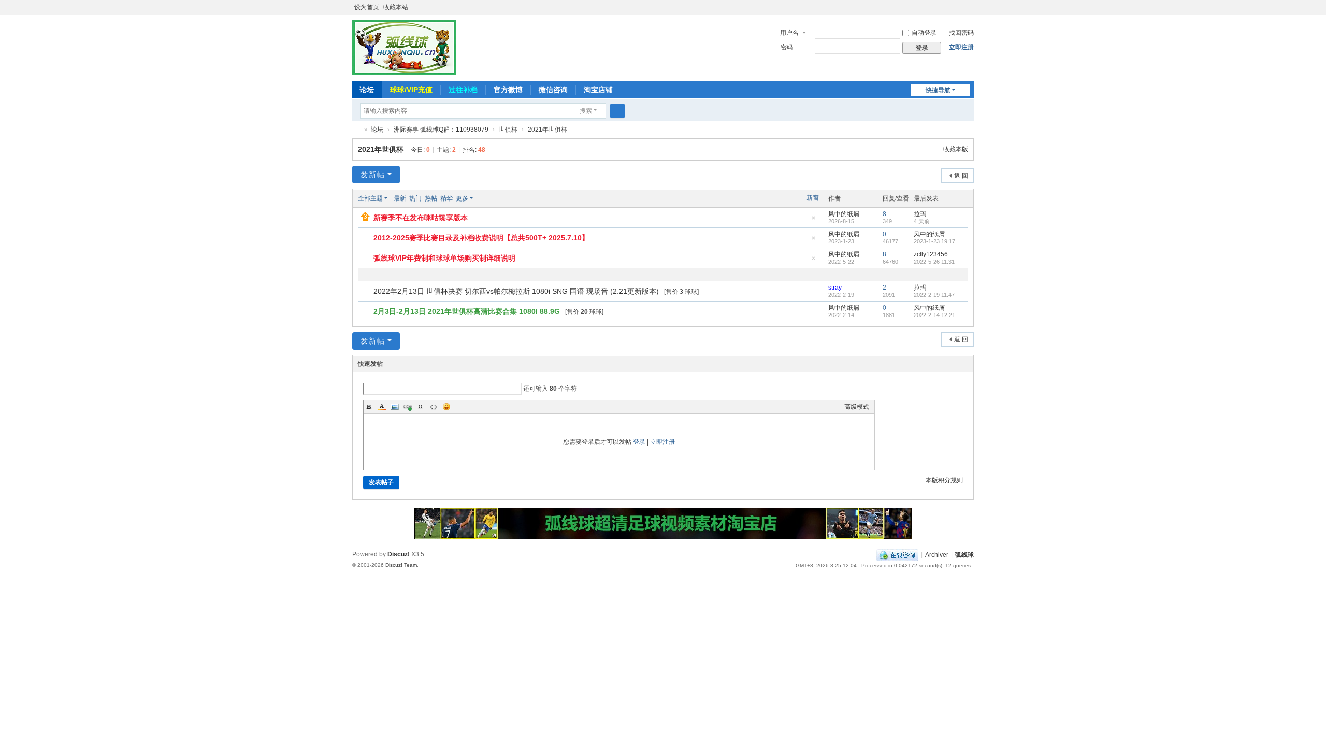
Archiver (936, 554)
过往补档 (463, 89)
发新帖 (373, 174)
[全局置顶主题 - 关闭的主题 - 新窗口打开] (366, 238)
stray (835, 287)
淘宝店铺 (598, 89)
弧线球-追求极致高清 (356, 129)
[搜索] (617, 111)
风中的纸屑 (843, 214)
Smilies (446, 406)
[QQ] (897, 554)
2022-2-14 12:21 (934, 315)
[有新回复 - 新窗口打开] (366, 291)
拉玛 (920, 214)
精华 (446, 198)
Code (433, 406)
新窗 (812, 198)
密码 (787, 47)
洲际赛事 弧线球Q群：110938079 (441, 129)
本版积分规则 (944, 480)
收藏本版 (955, 149)
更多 (462, 198)
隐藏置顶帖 (813, 261)
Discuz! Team (401, 565)
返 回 (961, 175)
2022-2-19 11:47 (934, 295)
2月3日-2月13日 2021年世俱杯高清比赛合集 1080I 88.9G (466, 311)
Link (407, 406)
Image (395, 406)
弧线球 (964, 554)
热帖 (431, 198)
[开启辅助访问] (971, 7)
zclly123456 (931, 254)
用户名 (789, 32)
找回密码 (961, 32)
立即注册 (961, 47)
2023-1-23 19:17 (934, 241)
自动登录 (924, 32)
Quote (420, 406)
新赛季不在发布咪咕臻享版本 (420, 217)
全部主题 (370, 198)
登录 (639, 442)
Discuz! (398, 554)
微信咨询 (553, 89)
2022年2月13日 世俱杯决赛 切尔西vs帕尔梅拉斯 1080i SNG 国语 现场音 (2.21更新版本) (516, 291)
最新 (400, 198)
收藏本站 (395, 7)
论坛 (366, 89)
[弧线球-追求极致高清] (404, 47)
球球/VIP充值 (411, 89)
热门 (415, 198)
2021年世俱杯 (380, 149)
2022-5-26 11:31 (934, 262)
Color (382, 406)
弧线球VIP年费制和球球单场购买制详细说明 (444, 258)
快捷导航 (938, 90)
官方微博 (508, 89)
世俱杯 (508, 129)
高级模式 (856, 406)
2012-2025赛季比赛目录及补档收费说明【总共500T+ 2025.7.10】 (481, 238)
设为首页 (366, 7)
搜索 (586, 110)
